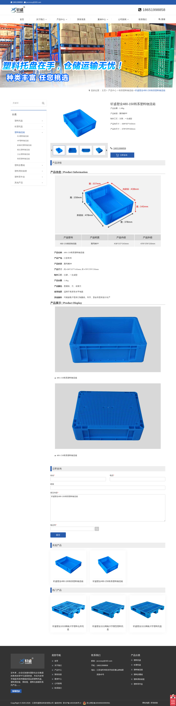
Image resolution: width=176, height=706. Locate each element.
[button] (106, 150)
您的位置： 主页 (98, 90)
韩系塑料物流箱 (126, 90)
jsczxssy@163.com (33, 2)
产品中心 (112, 90)
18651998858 (119, 148)
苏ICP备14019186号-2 (72, 703)
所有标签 (154, 703)
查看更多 (16, 691)
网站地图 (146, 703)
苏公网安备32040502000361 (98, 703)
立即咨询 (123, 155)
